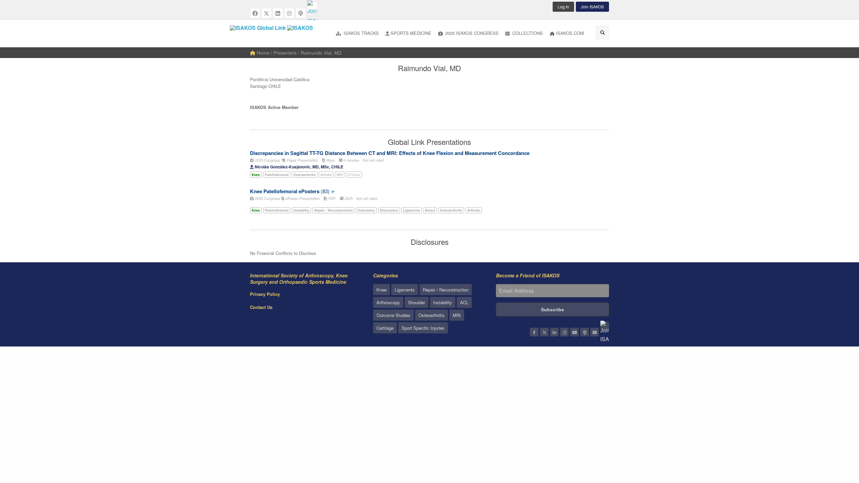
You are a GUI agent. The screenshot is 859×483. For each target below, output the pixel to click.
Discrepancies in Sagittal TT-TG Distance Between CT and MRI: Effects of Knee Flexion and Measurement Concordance (389, 153)
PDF (331, 198)
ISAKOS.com (570, 33)
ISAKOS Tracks (360, 33)
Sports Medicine (411, 33)
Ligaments (405, 289)
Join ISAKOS (592, 6)
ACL (464, 302)
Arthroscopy (388, 302)
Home (262, 52)
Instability (442, 302)
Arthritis (326, 174)
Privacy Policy (265, 294)
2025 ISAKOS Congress (471, 33)
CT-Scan (353, 174)
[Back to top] (837, 441)
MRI (340, 174)
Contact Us (261, 307)
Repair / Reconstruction (445, 289)
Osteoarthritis (431, 315)
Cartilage (385, 328)
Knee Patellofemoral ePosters (284, 191)
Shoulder (416, 302)
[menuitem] (357, 33)
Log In (563, 6)
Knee (381, 289)
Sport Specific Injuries (423, 328)
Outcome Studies (393, 315)
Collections (527, 33)
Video (330, 160)
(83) (325, 191)
